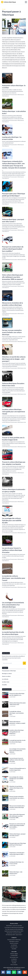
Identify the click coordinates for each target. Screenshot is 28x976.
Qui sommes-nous (14, 957)
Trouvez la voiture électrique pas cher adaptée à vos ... (16, 694)
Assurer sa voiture (6, 676)
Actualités (4, 684)
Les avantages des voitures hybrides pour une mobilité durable (11, 520)
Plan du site (14, 961)
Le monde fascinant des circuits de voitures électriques (13, 633)
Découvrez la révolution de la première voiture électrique (12, 304)
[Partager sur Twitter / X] (8, 972)
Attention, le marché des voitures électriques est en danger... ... (16, 788)
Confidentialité (14, 955)
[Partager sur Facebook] (3, 972)
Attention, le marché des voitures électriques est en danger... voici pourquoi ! (13, 359)
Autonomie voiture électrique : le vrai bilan (13, 87)
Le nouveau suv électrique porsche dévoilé (14, 927)
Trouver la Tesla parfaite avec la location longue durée (13, 439)
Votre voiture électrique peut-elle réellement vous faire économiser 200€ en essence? (12, 277)
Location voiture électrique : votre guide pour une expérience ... (16, 731)
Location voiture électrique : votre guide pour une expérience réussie (13, 411)
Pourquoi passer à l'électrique (9, 670)
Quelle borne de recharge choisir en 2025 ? (14, 931)
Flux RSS (14, 962)
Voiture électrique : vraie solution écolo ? (14, 112)
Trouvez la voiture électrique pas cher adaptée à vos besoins (13, 463)
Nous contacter (14, 964)
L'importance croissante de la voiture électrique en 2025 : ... (17, 853)
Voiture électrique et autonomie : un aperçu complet (14, 490)
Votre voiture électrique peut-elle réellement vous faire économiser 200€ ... (17, 816)
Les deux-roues (5, 681)
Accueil (3, 9)
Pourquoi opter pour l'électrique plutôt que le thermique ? (13, 195)
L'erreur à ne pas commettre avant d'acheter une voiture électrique (12, 332)
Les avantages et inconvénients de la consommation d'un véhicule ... (17, 750)
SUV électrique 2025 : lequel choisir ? (14, 934)
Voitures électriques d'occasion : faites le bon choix (13, 384)
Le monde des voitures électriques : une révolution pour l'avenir (13, 578)
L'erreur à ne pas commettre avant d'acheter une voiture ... (17, 797)
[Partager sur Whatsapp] (14, 972)
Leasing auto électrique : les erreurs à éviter (11, 138)
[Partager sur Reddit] (25, 972)
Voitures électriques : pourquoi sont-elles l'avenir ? (13, 220)
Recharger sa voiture (7, 673)
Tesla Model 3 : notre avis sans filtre (14, 925)
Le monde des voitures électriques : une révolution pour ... (16, 713)
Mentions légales (14, 953)
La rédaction (14, 959)
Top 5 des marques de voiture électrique (14, 929)
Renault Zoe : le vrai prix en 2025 (14, 932)
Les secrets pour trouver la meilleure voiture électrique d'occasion (12, 550)
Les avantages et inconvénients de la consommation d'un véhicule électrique (13, 605)
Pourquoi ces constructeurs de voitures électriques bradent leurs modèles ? (12, 249)
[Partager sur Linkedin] (19, 972)
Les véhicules (5, 679)
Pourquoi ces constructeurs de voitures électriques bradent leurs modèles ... (17, 825)
